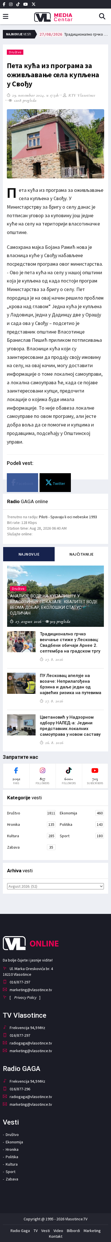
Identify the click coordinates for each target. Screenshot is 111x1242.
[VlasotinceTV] (55, 15)
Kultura (30, 835)
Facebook (25, 483)
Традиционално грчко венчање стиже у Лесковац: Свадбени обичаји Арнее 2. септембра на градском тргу (74, 34)
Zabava (30, 847)
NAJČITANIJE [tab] (81, 554)
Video (58, 1230)
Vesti (45, 1230)
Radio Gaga (20, 1230)
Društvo (15, 52)
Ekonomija (81, 813)
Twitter (58, 483)
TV (36, 1230)
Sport (81, 835)
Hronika (30, 824)
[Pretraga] (104, 17)
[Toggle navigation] (5, 16)
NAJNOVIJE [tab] (29, 554)
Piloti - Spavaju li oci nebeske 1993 (68, 516)
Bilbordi (73, 1230)
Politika (81, 824)
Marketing (92, 1230)
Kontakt (55, 1236)
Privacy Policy (25, 997)
